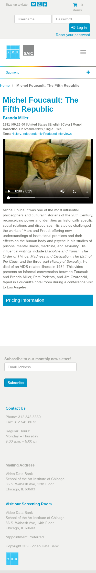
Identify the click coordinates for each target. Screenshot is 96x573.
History (16, 134)
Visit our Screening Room (29, 504)
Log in (81, 27)
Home (5, 85)
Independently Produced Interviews (47, 134)
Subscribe (16, 383)
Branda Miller (15, 118)
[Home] (13, 52)
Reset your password (73, 35)
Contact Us (16, 408)
